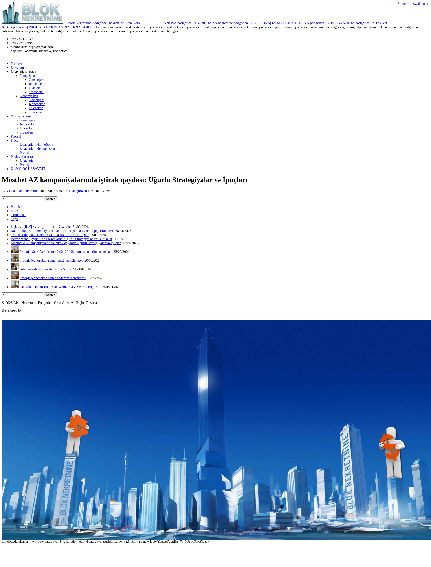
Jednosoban (37, 84)
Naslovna (17, 63)
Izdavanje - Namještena (36, 144)
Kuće (14, 140)
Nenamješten (29, 96)
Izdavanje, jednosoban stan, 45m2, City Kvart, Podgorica (60, 287)
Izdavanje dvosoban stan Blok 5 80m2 (47, 269)
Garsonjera (36, 80)
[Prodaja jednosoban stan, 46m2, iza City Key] (15, 260)
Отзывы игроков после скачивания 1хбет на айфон (50, 235)
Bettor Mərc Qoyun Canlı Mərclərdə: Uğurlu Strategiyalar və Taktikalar (61, 239)
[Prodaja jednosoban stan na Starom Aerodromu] (15, 278)
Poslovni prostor (22, 156)
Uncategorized (76, 191)
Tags (14, 219)
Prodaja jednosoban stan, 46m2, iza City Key (52, 260)
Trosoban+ (36, 92)
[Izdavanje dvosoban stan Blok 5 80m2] (15, 269)
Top (4, 318)
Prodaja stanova (22, 116)
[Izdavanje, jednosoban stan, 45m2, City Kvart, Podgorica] (15, 287)
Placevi (16, 136)
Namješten (27, 76)
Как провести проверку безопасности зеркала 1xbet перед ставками (62, 231)
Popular (16, 207)
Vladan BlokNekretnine (23, 191)
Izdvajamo (18, 67)
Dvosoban (36, 88)
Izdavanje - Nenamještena (38, 148)
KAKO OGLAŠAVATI (28, 169)
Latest (15, 211)
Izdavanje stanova (23, 72)
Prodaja (25, 152)
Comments (18, 215)
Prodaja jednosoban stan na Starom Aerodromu (53, 278)
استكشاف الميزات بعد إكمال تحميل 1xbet (41, 227)
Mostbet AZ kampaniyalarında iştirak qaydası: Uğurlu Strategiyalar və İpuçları (66, 243)
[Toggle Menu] (3, 57)
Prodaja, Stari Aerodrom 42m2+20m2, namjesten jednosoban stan (66, 252)
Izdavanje (26, 161)
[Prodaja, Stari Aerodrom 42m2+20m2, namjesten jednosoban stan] (15, 252)
